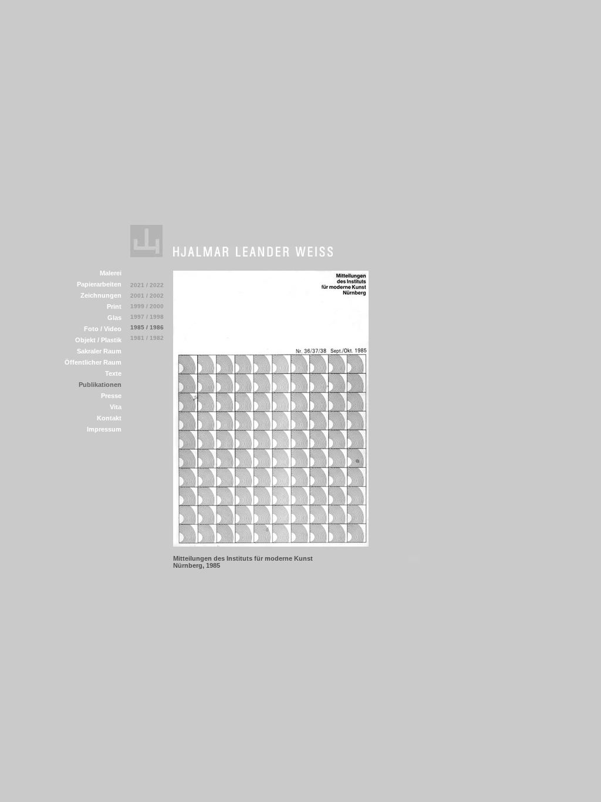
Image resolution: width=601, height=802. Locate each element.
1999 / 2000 (147, 306)
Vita (115, 406)
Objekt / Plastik (98, 339)
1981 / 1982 (147, 338)
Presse (111, 395)
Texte (113, 373)
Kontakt (109, 418)
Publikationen (100, 384)
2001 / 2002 (147, 295)
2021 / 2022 (147, 285)
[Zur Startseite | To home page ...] (146, 254)
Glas (114, 317)
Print (114, 306)
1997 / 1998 (147, 317)
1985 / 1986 (147, 327)
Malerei (110, 273)
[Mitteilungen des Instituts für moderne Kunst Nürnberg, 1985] (271, 543)
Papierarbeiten (99, 284)
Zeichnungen (100, 295)
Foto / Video (102, 328)
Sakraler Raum (99, 351)
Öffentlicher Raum (93, 362)
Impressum (104, 429)
